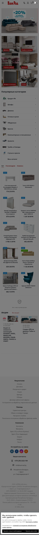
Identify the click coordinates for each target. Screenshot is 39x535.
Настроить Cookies (32, 522)
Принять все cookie (31, 531)
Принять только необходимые (12, 531)
